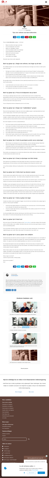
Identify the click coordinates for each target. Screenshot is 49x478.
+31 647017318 (7, 453)
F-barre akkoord (27, 222)
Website (7, 290)
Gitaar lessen (28, 30)
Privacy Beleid (35, 470)
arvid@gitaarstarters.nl (8, 455)
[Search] (29, 439)
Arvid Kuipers (24, 28)
